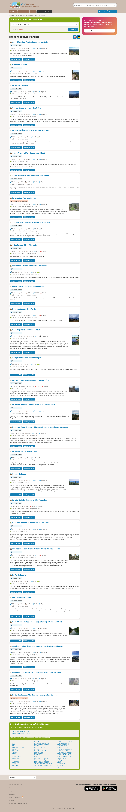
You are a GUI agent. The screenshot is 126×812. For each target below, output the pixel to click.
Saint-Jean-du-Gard (62, 745)
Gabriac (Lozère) (16, 756)
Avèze (13, 745)
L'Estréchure (15, 758)
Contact (11, 800)
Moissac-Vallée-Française (41, 743)
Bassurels (14, 749)
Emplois (11, 791)
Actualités (12, 794)
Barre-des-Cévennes (18, 747)
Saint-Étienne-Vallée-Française (43, 765)
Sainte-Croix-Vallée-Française (65, 756)
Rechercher (73, 29)
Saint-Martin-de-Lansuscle (64, 749)
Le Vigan (14, 763)
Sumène (59, 761)
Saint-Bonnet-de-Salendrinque (43, 763)
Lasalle (14, 760)
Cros (13, 754)
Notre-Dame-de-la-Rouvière (42, 751)
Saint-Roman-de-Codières (64, 752)
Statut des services (57, 808)
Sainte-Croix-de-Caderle (64, 754)
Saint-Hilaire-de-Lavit (63, 743)
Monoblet (37, 749)
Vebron (59, 767)
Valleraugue (60, 765)
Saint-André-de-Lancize (41, 758)
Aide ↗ (33, 12)
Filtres (18, 29)
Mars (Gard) (37, 742)
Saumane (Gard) (61, 758)
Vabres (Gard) (61, 763)
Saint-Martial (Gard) (62, 747)
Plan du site (12, 788)
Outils (12, 12)
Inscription (103, 12)
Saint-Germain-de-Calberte (64, 742)
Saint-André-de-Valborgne (41, 761)
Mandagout (15, 765)
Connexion (112, 12)
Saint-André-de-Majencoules (42, 760)
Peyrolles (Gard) (38, 752)
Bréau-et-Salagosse (17, 751)
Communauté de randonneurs (18, 803)
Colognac (14, 752)
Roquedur (37, 754)
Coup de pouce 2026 (15, 797)
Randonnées (23, 12)
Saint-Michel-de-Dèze (63, 751)
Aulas (13, 743)
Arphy (13, 742)
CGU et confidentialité (15, 785)
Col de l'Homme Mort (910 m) (20, 731)
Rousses (36, 756)
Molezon (36, 745)
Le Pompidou (15, 761)
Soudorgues (60, 760)
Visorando (11, 15)
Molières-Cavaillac (39, 747)
